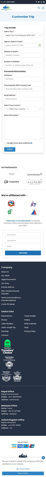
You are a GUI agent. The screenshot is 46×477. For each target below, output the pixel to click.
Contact (4, 335)
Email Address (9, 95)
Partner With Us (7, 287)
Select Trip (8, 31)
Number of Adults (11, 51)
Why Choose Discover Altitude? (10, 292)
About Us (5, 272)
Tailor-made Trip (8, 327)
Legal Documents (8, 279)
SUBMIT (10, 149)
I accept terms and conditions (19, 143)
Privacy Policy (30, 331)
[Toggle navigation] (42, 8)
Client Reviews (7, 324)
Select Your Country (12, 105)
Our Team (5, 276)
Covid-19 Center (8, 304)
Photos (4, 320)
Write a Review (30, 324)
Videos (27, 320)
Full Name (8, 75)
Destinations (6, 316)
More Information (11, 115)
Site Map (4, 331)
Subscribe (23, 253)
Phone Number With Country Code (17, 85)
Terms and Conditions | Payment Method (11, 299)
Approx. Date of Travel (13, 42)
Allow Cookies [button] (23, 473)
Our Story (5, 283)
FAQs (26, 327)
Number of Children (11, 62)
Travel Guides (30, 316)
